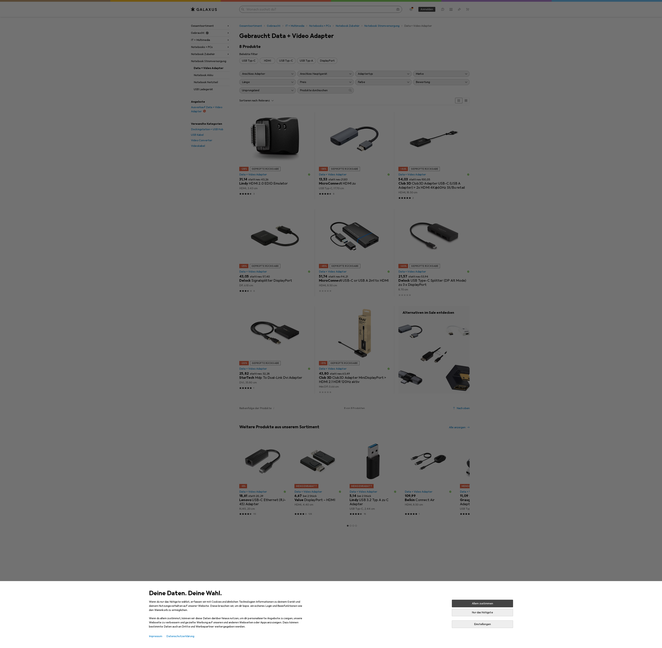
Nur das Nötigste (482, 612)
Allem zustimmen (482, 603)
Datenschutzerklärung (180, 636)
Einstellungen (482, 624)
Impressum (155, 636)
